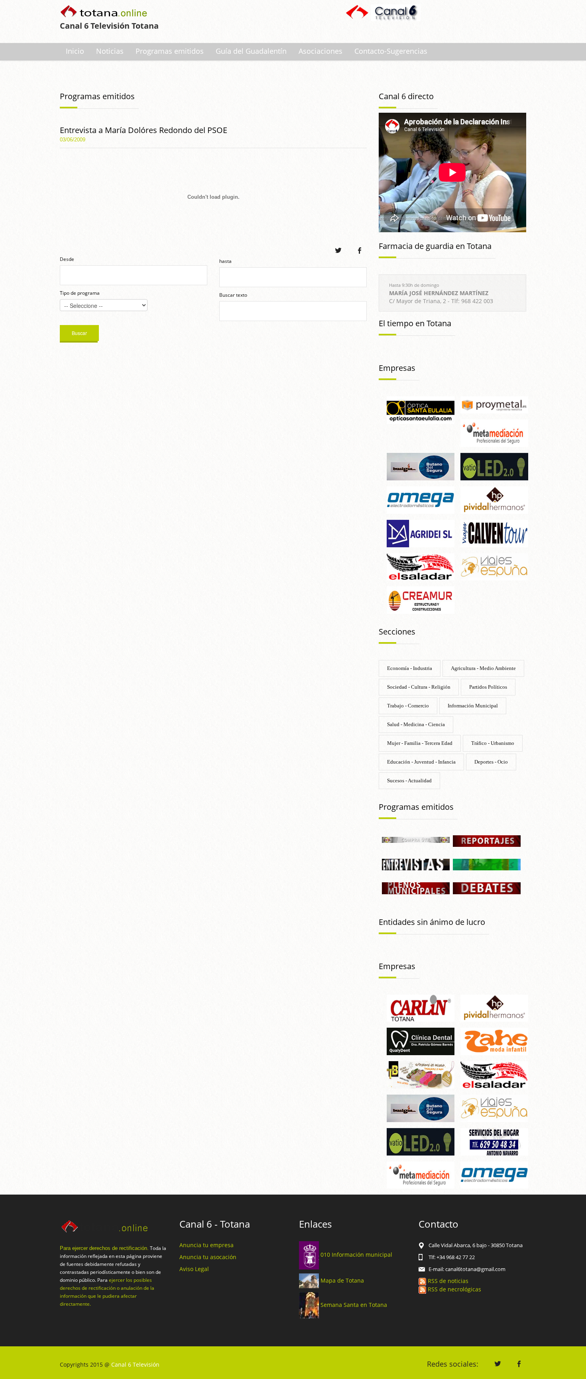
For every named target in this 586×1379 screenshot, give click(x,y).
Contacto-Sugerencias (390, 51)
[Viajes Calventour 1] (494, 533)
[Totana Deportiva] (487, 864)
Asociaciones (320, 51)
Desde (67, 259)
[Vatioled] (494, 466)
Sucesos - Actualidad (409, 781)
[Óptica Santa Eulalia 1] (420, 409)
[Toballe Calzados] (420, 1074)
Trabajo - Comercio (408, 706)
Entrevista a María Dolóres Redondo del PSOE (143, 130)
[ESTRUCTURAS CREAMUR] (420, 599)
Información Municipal (473, 706)
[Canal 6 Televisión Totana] (104, 12)
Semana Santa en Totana (354, 1304)
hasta (225, 261)
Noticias (110, 51)
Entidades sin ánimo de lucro (432, 922)
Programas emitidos (170, 51)
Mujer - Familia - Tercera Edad (419, 743)
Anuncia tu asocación (207, 1257)
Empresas (397, 367)
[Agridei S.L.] (420, 533)
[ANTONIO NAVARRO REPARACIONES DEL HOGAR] (494, 1141)
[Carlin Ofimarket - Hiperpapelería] (420, 1007)
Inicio (75, 51)
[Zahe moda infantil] (494, 1041)
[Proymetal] (494, 404)
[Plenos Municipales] (416, 887)
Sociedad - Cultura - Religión (418, 687)
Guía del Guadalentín (251, 51)
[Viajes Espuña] (494, 566)
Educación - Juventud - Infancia (421, 762)
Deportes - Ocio (491, 762)
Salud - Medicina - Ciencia (416, 724)
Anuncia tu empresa (206, 1245)
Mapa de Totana (342, 1280)
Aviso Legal (194, 1269)
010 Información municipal (356, 1254)
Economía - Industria (409, 668)
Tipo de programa (80, 293)
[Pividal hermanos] (494, 499)
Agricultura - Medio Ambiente (483, 668)
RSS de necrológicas (453, 1289)
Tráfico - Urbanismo (492, 743)
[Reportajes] (487, 840)
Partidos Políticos (488, 687)
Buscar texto (233, 295)
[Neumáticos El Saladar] (420, 566)
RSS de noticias (447, 1281)
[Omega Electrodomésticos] (420, 499)
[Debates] (487, 887)
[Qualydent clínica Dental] (420, 1041)
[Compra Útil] (416, 839)
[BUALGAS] (420, 466)
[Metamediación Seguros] (494, 433)
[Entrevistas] (416, 864)
